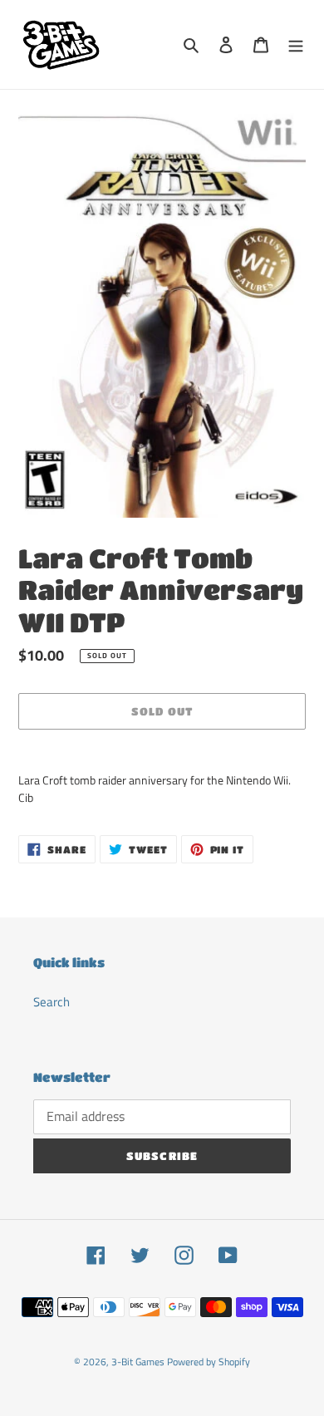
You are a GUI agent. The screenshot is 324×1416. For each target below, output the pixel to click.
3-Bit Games (137, 1361)
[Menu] (295, 44)
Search (51, 1001)
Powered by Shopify (208, 1361)
